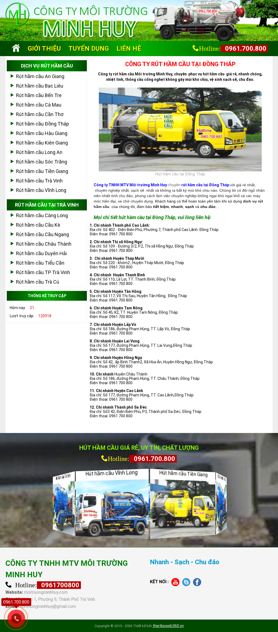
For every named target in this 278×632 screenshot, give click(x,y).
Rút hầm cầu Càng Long (42, 215)
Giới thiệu (44, 48)
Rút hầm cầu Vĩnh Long (41, 190)
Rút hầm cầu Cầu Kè (38, 225)
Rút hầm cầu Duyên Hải (41, 253)
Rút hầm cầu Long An (39, 152)
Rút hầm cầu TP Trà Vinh (43, 272)
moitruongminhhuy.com (46, 592)
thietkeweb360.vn (168, 625)
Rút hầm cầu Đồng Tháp (42, 124)
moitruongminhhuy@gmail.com (47, 606)
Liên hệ (128, 48)
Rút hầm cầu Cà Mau (38, 105)
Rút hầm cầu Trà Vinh (39, 181)
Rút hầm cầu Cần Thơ (40, 114)
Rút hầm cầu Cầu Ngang (42, 234)
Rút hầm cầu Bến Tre (39, 95)
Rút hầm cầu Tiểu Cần (40, 263)
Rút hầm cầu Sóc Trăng (41, 162)
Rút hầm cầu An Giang (40, 76)
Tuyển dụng (88, 48)
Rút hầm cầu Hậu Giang (41, 133)
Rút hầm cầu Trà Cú (37, 282)
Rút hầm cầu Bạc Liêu (39, 86)
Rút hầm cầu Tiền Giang (42, 171)
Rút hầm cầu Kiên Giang (42, 143)
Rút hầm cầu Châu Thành (43, 244)
